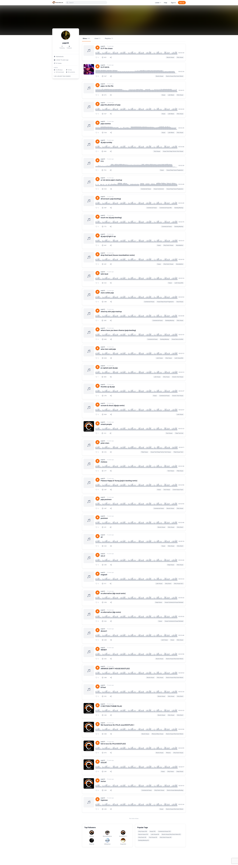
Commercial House (146, 189)
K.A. (102, 161)
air (102, 537)
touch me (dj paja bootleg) (111, 218)
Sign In (173, 3)
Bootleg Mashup (179, 207)
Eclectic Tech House (177, 377)
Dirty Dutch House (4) (165, 837)
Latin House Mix (179, 283)
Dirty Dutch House (168, 245)
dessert (104, 631)
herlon (103, 781)
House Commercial (159, 189)
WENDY (104, 650)
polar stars (105, 443)
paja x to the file (107, 86)
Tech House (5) (153, 837)
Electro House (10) (143, 834)
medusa (104, 462)
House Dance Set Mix (177, 339)
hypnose (104, 800)
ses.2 (103, 556)
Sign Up (181, 2)
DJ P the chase (107, 48)
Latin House (159, 358)
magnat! (104, 575)
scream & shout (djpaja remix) (113, 405)
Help (165, 3)
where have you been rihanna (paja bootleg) (118, 330)
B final (103, 687)
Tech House (157, 151)
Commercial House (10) (164, 831)
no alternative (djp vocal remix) (113, 593)
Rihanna (168, 752)
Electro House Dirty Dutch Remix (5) (171, 834)
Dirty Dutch (180, 527)
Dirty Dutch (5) (142, 837)
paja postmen (106, 499)
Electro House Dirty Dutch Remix (174, 76)
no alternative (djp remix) (111, 612)
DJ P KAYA (105, 67)
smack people (106, 424)
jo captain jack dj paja (109, 368)
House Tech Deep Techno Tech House (173, 151)
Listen (157, 3)
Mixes (86, 38)
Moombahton (179, 264)
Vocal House (180, 301)
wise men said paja (108, 349)
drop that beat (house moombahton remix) (118, 255)
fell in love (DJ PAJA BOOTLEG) (113, 744)
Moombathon (179, 245)
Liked (97, 38)
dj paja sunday (106, 142)
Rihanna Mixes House (157, 734)
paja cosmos (106, 124)
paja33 (103, 46)
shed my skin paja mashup (111, 311)
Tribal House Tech (178, 452)
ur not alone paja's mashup (111, 180)
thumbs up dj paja (108, 387)
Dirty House (180, 57)
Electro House (170, 57)
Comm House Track (178, 489)
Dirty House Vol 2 (178, 583)
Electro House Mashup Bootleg (175, 790)
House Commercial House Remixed (174, 602)
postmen (104, 518)
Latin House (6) (155, 834)
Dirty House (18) (142, 831)
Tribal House (144, 452)
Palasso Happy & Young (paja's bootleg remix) (119, 481)
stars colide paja (107, 293)
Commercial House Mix (166, 207)
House (163, 95)
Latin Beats (171, 95)
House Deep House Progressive (175, 170)
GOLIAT (104, 763)
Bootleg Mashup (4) (143, 840)
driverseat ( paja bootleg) (111, 199)
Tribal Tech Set (179, 433)
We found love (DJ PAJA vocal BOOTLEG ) (117, 725)
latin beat (104, 274)
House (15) (152, 831)
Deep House (171, 564)
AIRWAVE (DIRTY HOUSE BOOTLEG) (115, 669)
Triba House (180, 470)
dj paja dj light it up (108, 236)
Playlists (109, 38)
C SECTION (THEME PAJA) (111, 706)
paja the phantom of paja (110, 105)
